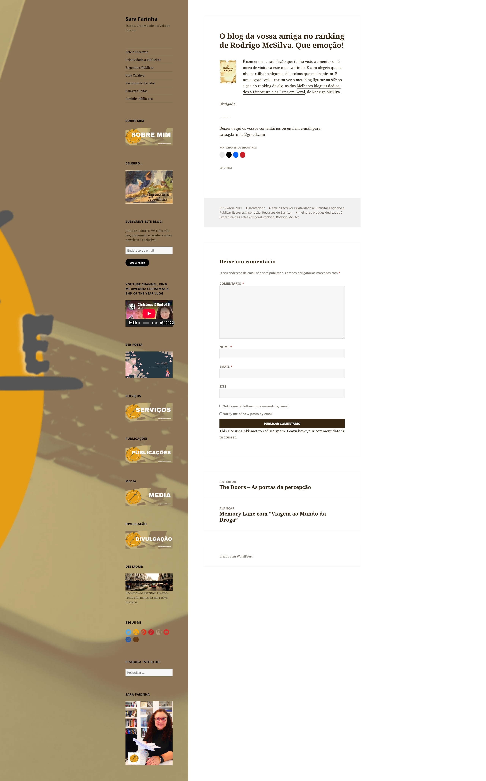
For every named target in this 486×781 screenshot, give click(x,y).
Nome (225, 347)
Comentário (231, 283)
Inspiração (253, 212)
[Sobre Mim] (149, 136)
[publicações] (149, 454)
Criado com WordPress (236, 556)
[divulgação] (149, 539)
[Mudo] (164, 323)
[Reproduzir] (133, 323)
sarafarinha (257, 208)
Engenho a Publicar (139, 68)
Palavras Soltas (136, 91)
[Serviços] (149, 411)
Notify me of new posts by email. (248, 414)
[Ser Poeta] (149, 364)
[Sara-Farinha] (149, 733)
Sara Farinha (141, 18)
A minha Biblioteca (139, 99)
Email (225, 367)
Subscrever (137, 262)
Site (222, 386)
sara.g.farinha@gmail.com (242, 134)
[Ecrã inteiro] (170, 323)
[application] (149, 313)
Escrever (238, 212)
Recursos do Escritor (140, 83)
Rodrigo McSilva (287, 217)
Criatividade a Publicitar (143, 60)
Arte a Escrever (136, 52)
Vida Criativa (134, 75)
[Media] (149, 497)
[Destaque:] (149, 582)
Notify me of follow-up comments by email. (256, 406)
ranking (269, 217)
